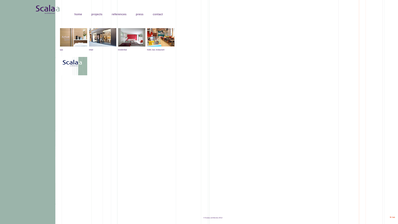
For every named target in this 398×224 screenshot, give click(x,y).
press (139, 14)
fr (390, 217)
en (394, 217)
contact (158, 14)
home (78, 14)
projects (96, 14)
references (119, 14)
